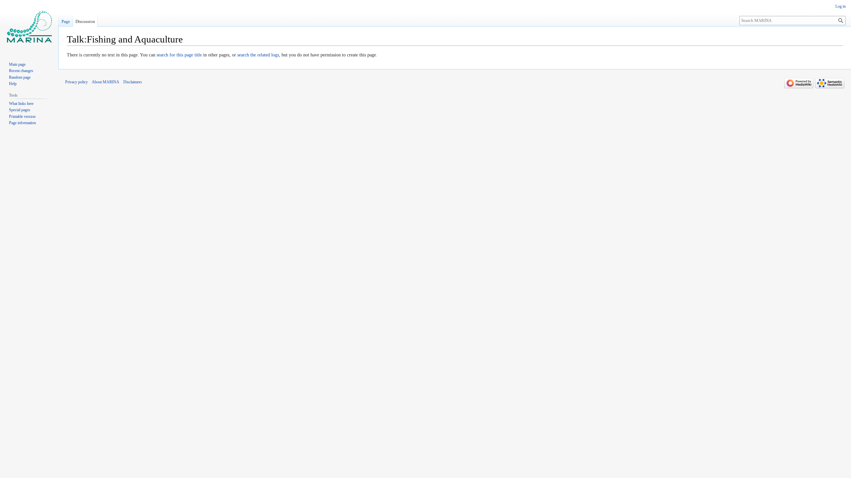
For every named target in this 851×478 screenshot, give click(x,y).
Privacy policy (76, 82)
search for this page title (179, 54)
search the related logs (258, 54)
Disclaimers (132, 82)
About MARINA (105, 82)
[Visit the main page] (29, 26)
